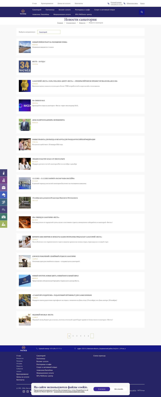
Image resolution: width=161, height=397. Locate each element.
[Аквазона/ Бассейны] (3, 209)
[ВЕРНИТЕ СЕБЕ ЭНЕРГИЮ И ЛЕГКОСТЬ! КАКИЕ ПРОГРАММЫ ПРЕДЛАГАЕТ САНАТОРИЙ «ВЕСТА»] (25, 242)
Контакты (79, 3)
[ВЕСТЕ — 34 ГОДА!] (25, 66)
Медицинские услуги (62, 14)
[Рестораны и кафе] (3, 194)
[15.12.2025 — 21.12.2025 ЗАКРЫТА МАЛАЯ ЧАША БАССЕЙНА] (25, 183)
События (19, 369)
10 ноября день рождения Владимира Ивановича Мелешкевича (55, 198)
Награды (19, 361)
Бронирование (47, 3)
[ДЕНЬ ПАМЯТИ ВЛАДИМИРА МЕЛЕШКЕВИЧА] (25, 125)
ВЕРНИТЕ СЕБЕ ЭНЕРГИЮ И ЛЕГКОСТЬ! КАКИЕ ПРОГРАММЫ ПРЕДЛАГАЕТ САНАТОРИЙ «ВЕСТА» (67, 237)
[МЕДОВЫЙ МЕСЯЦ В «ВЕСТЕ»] (25, 320)
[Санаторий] (3, 172)
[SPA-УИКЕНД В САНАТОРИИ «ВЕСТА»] (25, 222)
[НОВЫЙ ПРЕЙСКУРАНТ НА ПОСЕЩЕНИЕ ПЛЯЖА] (25, 47)
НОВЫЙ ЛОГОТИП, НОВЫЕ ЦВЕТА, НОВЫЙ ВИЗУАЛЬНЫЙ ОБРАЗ (55, 276)
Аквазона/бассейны (44, 370)
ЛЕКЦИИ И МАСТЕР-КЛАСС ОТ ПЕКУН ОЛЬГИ (48, 159)
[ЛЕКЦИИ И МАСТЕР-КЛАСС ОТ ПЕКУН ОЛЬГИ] (25, 164)
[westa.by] (23, 12)
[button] (48, 32)
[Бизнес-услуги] (3, 187)
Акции (18, 371)
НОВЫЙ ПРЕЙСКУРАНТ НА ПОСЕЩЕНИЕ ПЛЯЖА (49, 42)
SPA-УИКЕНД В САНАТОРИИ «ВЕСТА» (45, 217)
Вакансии (20, 358)
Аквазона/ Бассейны (40, 14)
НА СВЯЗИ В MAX (38, 100)
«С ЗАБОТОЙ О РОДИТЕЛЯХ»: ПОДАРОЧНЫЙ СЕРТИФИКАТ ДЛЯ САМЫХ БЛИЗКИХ (62, 295)
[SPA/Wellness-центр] (3, 224)
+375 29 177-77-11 (116, 3)
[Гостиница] (3, 180)
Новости (19, 366)
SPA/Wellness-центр (83, 14)
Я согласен (101, 389)
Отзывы (19, 363)
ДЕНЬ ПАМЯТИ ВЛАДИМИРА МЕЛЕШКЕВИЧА (48, 120)
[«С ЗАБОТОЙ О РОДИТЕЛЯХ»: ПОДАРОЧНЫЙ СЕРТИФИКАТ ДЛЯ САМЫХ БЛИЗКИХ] (25, 300)
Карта (142, 3)
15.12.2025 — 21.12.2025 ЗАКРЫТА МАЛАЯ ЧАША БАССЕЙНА (53, 178)
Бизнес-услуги (65, 9)
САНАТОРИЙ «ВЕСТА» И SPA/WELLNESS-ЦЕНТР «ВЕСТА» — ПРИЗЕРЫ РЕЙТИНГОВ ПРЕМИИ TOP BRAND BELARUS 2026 (74, 81)
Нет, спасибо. (118, 389)
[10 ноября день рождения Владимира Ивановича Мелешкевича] (25, 203)
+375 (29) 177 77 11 (56, 349)
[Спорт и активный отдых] (3, 202)
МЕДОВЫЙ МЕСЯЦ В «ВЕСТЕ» (43, 315)
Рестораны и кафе (82, 9)
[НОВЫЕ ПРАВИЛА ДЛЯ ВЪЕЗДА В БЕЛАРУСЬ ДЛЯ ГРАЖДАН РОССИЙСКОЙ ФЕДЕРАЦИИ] (25, 144)
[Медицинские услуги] (3, 216)
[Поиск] (142, 12)
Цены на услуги (64, 3)
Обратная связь (132, 3)
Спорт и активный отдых (104, 9)
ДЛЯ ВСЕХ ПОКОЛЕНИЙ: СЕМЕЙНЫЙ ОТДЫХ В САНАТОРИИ (54, 256)
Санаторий (36, 9)
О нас (34, 3)
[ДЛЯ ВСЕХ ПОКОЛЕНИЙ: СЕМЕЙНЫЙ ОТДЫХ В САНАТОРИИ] (25, 261)
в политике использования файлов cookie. (69, 392)
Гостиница (50, 9)
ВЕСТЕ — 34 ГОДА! (38, 61)
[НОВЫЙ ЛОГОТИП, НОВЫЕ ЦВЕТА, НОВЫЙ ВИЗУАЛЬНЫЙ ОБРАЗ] (25, 281)
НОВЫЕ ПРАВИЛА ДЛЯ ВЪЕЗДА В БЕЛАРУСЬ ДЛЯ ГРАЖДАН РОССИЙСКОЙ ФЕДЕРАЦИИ (63, 139)
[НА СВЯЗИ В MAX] (25, 105)
